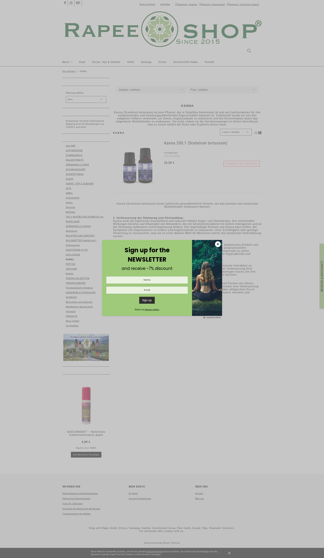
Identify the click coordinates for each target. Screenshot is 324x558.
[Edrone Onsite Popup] (162, 279)
